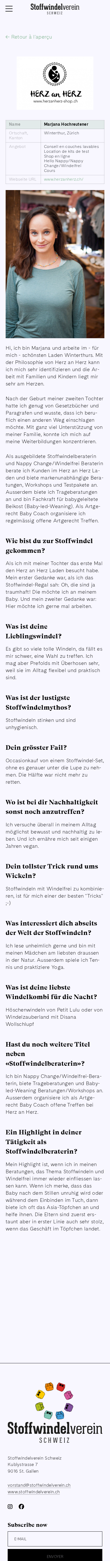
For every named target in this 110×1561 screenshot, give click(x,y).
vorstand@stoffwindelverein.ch (39, 1485)
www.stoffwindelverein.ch (34, 1491)
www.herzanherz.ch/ (64, 179)
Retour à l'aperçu (30, 37)
